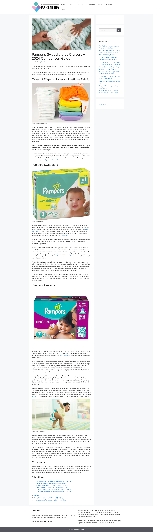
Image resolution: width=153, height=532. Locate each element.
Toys (71, 4)
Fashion (63, 9)
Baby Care (80, 4)
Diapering (36, 495)
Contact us (102, 105)
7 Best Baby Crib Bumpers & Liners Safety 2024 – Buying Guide (50, 499)
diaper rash (64, 235)
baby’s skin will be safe (51, 160)
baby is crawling (65, 355)
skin (53, 497)
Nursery (100, 4)
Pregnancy (92, 4)
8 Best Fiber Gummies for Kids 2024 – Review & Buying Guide (50, 500)
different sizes (36, 396)
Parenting (64, 4)
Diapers (44, 497)
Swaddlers (58, 497)
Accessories (109, 4)
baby (35, 497)
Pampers (49, 497)
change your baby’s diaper (65, 256)
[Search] (119, 30)
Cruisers (39, 497)
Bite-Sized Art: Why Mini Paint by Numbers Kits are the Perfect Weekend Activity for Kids (109, 53)
